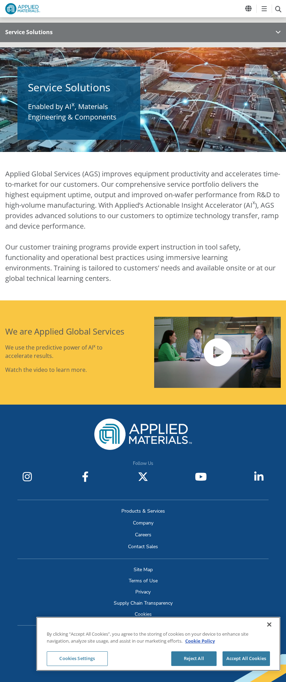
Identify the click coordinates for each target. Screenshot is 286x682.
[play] (218, 352)
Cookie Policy (200, 641)
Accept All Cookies (246, 658)
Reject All (194, 658)
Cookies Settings (77, 658)
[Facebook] (85, 477)
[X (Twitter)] (143, 477)
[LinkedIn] (259, 477)
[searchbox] (278, 8)
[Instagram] (27, 477)
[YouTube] (201, 477)
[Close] (269, 624)
